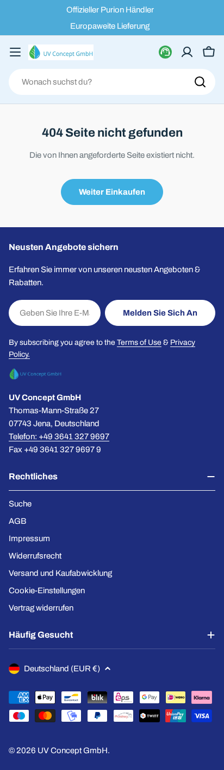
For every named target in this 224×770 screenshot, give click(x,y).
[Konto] (187, 52)
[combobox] (112, 82)
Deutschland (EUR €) (62, 668)
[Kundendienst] (165, 52)
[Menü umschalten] (15, 52)
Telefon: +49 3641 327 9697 (59, 436)
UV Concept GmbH (73, 750)
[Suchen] (200, 81)
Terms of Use (139, 342)
